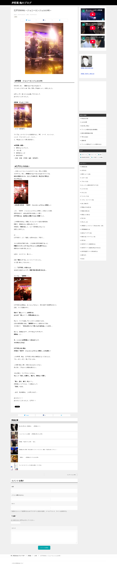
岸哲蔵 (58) (84, 166)
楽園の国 (83, 140)
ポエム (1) (84, 192)
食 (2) (82, 258)
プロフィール (84, 154)
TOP (18, 555)
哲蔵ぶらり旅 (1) (85, 214)
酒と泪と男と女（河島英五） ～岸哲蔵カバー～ (30, 426)
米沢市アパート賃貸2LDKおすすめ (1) (90, 247)
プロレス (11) (84, 181)
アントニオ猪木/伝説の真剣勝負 (89, 129)
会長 (100, 154)
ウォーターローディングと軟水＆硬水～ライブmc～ (30, 465)
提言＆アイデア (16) (86, 233)
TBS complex (84, 136)
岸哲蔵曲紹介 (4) (85, 229)
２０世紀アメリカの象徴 (97, 157)
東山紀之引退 (84, 118)
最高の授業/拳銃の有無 (87, 133)
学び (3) (83, 218)
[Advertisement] (93, 97)
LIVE (16, 16)
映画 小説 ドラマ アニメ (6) (88, 236)
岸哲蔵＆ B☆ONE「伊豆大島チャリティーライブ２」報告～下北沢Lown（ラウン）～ (38, 449)
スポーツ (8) (84, 177)
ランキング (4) (85, 196)
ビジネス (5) (84, 188)
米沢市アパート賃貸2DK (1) (88, 244)
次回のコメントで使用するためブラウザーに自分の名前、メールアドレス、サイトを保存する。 (40, 511)
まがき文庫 (84, 122)
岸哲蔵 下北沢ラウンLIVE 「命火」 (27, 441)
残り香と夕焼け (85, 125)
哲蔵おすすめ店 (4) (86, 207)
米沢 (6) (83, 240)
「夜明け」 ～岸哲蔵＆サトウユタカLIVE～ (29, 457)
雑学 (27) (83, 255)
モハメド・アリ (93, 154)
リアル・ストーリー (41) (87, 199)
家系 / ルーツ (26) (85, 174)
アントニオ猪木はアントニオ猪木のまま (91, 144)
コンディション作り (71, 474)
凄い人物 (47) (84, 203)
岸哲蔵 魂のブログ (22, 2)
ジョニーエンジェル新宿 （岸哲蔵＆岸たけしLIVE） (31, 434)
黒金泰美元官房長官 (85, 157)
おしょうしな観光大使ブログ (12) (89, 185)
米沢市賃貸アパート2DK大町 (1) (89, 251)
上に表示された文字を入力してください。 (23, 520)
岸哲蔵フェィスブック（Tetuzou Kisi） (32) (92, 225)
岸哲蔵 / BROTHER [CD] (87, 68)
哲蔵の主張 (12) (85, 211)
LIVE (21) (83, 170)
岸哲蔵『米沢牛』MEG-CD (87, 73)
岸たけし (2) (84, 222)
